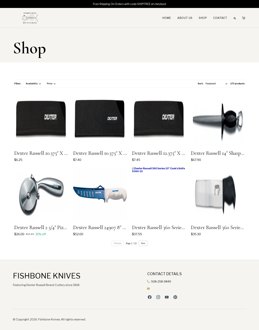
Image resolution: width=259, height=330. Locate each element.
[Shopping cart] (243, 17)
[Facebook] (149, 297)
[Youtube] (166, 297)
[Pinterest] (175, 297)
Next (143, 243)
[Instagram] (158, 297)
